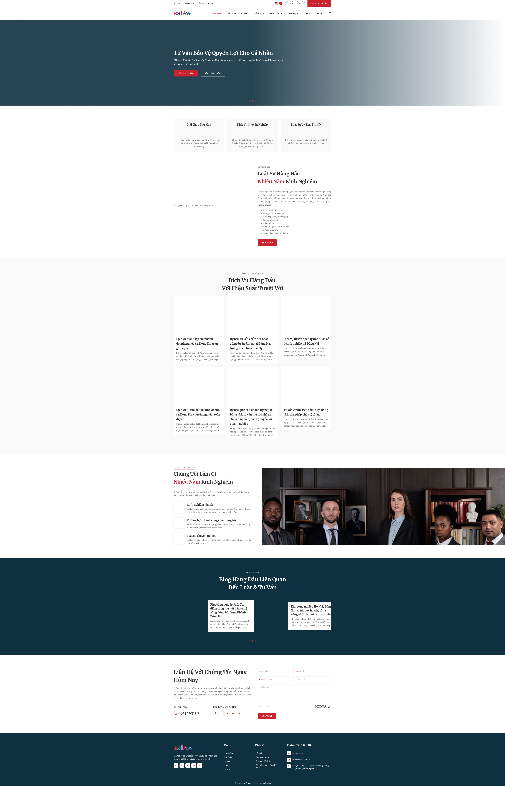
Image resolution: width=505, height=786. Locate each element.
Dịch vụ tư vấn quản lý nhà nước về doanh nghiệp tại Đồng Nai (306, 341)
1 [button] (249, 101)
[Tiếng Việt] (281, 3)
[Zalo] (221, 713)
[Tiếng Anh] (276, 3)
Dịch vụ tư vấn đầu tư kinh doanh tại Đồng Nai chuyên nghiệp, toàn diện (198, 414)
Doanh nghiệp (262, 757)
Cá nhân (259, 753)
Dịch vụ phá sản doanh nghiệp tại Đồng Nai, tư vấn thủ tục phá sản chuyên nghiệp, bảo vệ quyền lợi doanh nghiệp (251, 416)
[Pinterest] (303, 3)
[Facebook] (287, 3)
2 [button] (253, 101)
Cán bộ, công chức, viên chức (266, 766)
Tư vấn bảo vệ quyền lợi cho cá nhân (223, 53)
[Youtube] (297, 3)
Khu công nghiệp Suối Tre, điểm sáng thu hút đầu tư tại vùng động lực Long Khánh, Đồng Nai (225, 610)
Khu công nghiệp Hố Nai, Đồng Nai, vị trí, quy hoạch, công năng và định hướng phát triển (308, 610)
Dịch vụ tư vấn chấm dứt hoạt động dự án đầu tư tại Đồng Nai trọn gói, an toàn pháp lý (250, 343)
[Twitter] (292, 3)
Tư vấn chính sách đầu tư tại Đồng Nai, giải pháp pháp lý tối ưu (306, 412)
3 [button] (255, 101)
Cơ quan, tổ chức (263, 761)
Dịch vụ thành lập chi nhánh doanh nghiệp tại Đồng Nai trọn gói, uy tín (197, 343)
